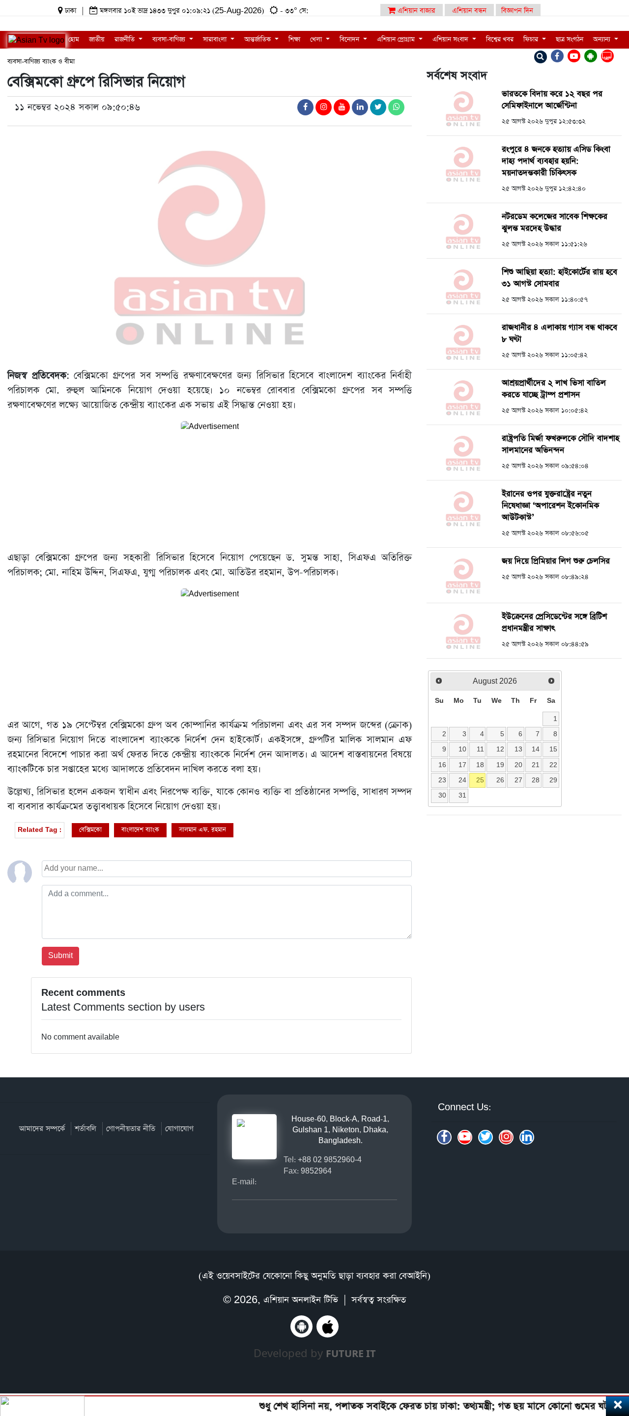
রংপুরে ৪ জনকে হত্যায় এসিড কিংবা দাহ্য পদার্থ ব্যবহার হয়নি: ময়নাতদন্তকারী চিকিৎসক (556, 161)
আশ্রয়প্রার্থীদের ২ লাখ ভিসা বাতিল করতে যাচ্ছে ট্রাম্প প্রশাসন (554, 389)
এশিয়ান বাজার (415, 11)
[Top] (608, 1348)
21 (536, 765)
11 (480, 749)
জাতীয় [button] (97, 39)
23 (442, 780)
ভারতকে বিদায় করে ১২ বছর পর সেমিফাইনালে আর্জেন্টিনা (552, 99)
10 (462, 749)
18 (480, 765)
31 (462, 795)
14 (536, 749)
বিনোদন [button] (350, 39)
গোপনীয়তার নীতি (130, 1128)
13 (518, 749)
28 (536, 780)
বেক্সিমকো (90, 830)
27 (518, 780)
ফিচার (531, 39)
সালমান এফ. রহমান (202, 830)
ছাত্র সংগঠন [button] (569, 39)
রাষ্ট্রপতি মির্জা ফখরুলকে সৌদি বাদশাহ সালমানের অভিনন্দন (560, 444)
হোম (73, 39)
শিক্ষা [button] (294, 39)
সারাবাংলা (216, 39)
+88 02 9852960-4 (330, 1159)
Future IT (351, 1353)
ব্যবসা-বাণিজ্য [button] (169, 39)
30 (442, 795)
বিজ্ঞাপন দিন (517, 11)
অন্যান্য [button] (602, 39)
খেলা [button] (317, 39)
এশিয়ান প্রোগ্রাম (397, 39)
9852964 (316, 1171)
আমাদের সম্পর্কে (42, 1128)
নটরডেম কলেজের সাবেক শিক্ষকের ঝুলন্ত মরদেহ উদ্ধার (554, 222)
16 (442, 765)
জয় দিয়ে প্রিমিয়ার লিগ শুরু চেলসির (556, 561)
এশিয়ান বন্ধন (469, 11)
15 (553, 749)
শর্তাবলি (85, 1128)
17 (462, 765)
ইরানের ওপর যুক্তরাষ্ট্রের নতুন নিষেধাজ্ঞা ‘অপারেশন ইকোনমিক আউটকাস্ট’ (550, 505)
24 (462, 780)
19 (500, 765)
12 (500, 749)
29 (553, 780)
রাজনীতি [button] (125, 39)
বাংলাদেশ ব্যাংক (140, 830)
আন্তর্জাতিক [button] (258, 39)
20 (518, 765)
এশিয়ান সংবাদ (451, 39)
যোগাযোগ (179, 1128)
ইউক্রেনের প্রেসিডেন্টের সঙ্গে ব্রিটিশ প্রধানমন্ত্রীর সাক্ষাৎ (554, 622)
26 (500, 780)
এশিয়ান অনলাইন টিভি (300, 1300)
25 (480, 780)
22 (553, 765)
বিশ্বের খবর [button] (500, 39)
